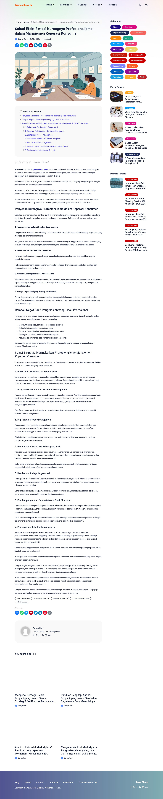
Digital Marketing (119, 33)
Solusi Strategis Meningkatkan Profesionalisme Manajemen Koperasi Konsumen (55, 123)
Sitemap (54, 782)
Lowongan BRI (119, 60)
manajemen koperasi (41, 598)
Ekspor (116, 38)
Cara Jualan (129, 27)
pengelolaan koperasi (60, 598)
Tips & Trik (132, 72)
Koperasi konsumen (39, 169)
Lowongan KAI (137, 60)
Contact (40, 782)
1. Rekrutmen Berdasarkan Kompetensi (41, 127)
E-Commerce (138, 33)
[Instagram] (36, 634)
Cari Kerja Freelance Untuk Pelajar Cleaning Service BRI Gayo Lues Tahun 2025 (136, 247)
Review (132, 66)
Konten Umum (119, 55)
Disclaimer (68, 782)
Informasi (64, 4)
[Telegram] (42, 634)
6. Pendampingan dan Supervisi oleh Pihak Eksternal (46, 146)
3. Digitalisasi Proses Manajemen (39, 135)
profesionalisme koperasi (80, 598)
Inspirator (117, 49)
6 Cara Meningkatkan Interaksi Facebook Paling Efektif (135, 161)
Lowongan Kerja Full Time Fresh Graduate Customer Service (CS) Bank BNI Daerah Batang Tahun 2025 (136, 217)
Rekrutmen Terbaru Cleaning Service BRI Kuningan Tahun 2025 (135, 201)
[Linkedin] (45, 634)
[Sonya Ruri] (27, 631)
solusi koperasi (22, 602)
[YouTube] (49, 634)
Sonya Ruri (38, 628)
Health (128, 38)
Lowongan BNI (137, 55)
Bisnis (49, 4)
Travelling (112, 4)
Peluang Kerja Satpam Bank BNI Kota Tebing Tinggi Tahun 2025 (135, 232)
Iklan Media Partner (88, 782)
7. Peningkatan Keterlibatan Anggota (40, 150)
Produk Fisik (118, 66)
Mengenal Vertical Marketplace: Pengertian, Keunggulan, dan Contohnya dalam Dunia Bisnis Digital (79, 750)
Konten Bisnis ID (37, 788)
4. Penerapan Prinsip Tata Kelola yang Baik (43, 139)
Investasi (131, 49)
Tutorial (96, 4)
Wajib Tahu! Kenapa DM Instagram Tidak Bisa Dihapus (136, 114)
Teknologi (82, 4)
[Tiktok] (39, 634)
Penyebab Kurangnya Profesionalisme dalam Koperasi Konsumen (49, 116)
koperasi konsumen (23, 598)
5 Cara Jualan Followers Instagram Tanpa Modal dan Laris (136, 145)
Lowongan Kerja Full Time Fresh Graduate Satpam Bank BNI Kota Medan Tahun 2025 (136, 186)
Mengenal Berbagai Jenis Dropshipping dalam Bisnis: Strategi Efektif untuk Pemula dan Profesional (34, 698)
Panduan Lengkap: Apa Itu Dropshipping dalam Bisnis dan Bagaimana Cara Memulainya (79, 698)
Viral (142, 77)
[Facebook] (33, 634)
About (28, 782)
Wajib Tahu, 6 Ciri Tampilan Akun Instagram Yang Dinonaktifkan (133, 99)
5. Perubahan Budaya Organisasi (38, 142)
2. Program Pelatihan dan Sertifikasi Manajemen (45, 131)
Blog (17, 782)
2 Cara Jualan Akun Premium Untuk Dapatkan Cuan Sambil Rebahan (136, 130)
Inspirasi (131, 44)
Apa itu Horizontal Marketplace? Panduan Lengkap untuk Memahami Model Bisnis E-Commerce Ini (34, 750)
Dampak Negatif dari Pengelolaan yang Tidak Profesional (45, 119)
